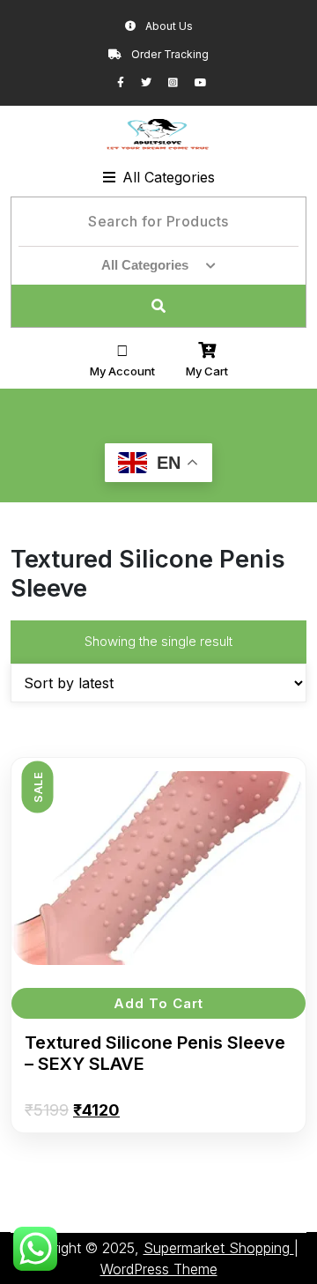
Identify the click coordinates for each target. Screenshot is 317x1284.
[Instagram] (181, 82)
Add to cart (158, 1003)
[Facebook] (129, 82)
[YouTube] (208, 82)
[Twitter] (154, 82)
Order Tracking (169, 54)
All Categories (168, 177)
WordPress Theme (158, 1269)
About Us (168, 26)
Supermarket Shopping (219, 1248)
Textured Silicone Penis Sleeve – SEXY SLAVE (155, 1053)
